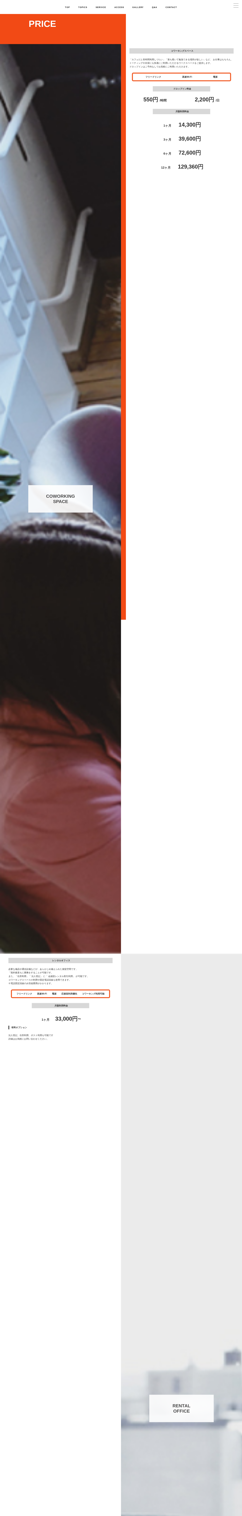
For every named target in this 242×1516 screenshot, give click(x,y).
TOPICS (82, 7)
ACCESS (119, 7)
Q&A (154, 7)
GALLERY (138, 7)
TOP (67, 7)
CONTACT (171, 7)
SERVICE (101, 7)
